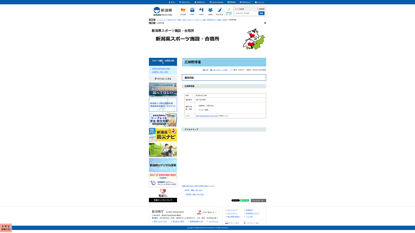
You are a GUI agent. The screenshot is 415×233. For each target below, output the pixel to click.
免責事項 (249, 210)
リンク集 (249, 216)
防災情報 (183, 14)
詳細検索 (261, 9)
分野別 (192, 14)
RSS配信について (252, 213)
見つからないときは (163, 79)
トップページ (161, 20)
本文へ (173, 2)
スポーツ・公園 (200, 20)
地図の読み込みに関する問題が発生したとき (198, 186)
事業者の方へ (201, 2)
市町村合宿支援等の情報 (161, 69)
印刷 (206, 70)
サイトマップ (232, 210)
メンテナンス (213, 221)
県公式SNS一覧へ (258, 200)
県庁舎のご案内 (178, 221)
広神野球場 (160, 23)
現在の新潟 (219, 14)
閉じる (265, 23)
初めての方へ (186, 2)
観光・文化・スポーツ (185, 20)
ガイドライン (232, 213)
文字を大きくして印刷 (219, 70)
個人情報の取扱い (233, 216)
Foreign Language (217, 2)
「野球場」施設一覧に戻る (194, 194)
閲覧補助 (233, 2)
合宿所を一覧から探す (160, 72)
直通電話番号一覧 (196, 221)
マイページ (260, 2)
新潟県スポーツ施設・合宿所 (217, 20)
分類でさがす (171, 20)
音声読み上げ (246, 2)
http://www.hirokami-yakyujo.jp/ (207, 116)
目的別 (201, 14)
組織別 (210, 14)
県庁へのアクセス (160, 221)
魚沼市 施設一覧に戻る (193, 190)
